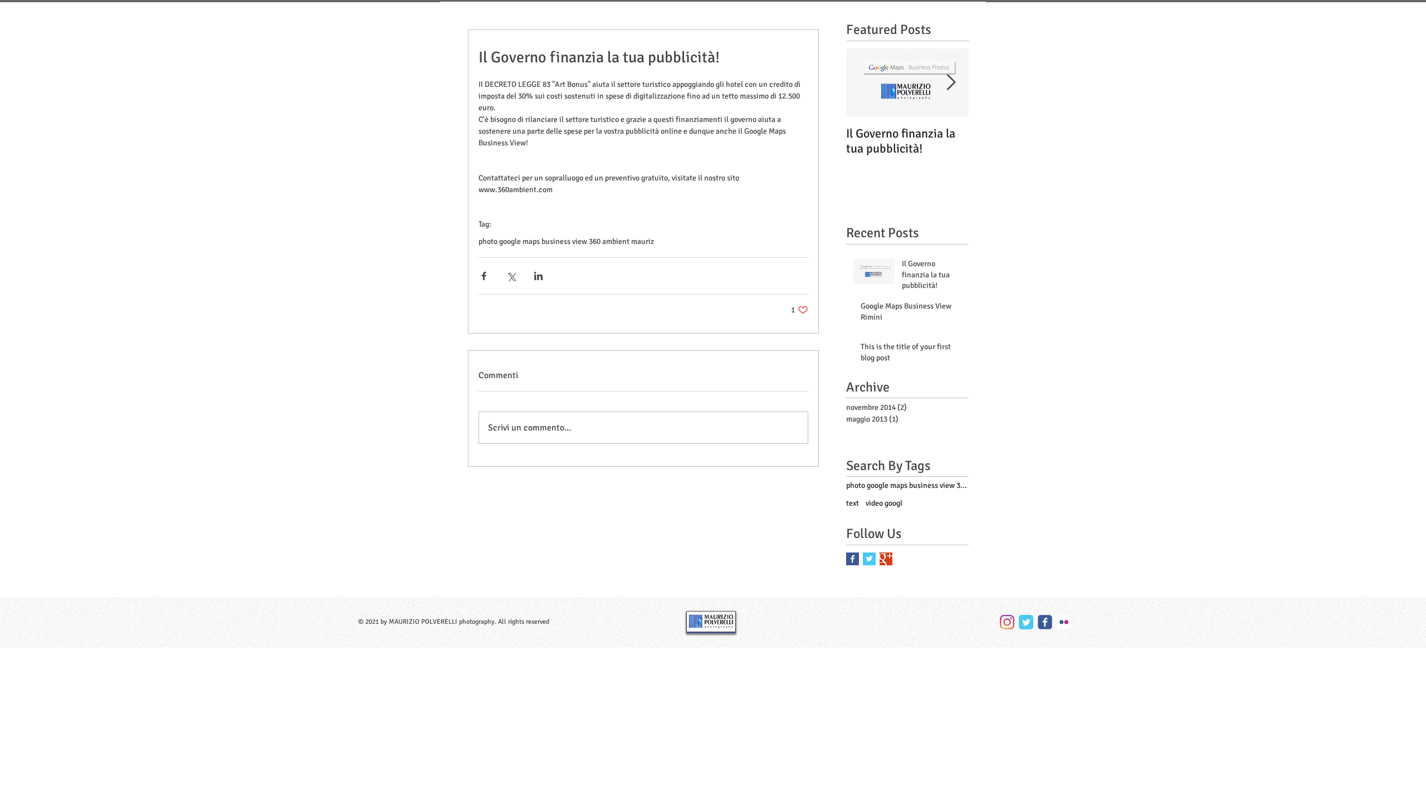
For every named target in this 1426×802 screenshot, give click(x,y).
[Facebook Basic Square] (852, 558)
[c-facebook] (1045, 622)
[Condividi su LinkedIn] (538, 276)
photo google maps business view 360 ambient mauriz (566, 241)
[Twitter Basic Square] (869, 558)
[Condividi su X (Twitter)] (511, 276)
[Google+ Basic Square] (886, 558)
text (852, 503)
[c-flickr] (1064, 622)
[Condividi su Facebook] (483, 276)
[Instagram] (1007, 622)
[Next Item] (951, 82)
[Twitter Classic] (1026, 622)
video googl (884, 503)
